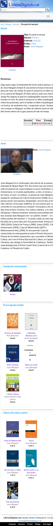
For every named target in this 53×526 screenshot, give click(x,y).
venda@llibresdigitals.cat (29, 520)
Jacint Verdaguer (31, 338)
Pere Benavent (13, 335)
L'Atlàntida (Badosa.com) (31, 334)
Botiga (8, 24)
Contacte (12, 524)
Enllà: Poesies (12, 364)
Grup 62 (37, 41)
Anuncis (21, 524)
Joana (31, 440)
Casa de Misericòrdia (12, 440)
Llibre (33, 44)
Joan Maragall (12, 367)
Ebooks (16, 24)
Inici (2, 24)
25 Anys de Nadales (13, 333)
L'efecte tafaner (12, 394)
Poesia (35, 38)
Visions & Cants (31, 364)
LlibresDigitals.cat (24, 4)
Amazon (28, 123)
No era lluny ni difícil (13, 470)
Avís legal (47, 524)
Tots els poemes (12, 501)
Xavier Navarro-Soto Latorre (12, 398)
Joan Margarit (37, 46)
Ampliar (12, 70)
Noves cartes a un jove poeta (31, 471)
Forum (30, 524)
